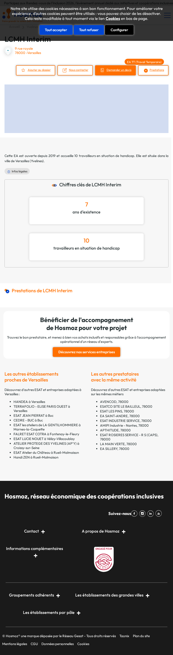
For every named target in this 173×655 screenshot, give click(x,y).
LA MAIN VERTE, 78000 (118, 444)
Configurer (119, 30)
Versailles (22, 161)
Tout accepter (56, 30)
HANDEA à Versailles (29, 402)
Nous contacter (78, 70)
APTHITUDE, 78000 (115, 430)
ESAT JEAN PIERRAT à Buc (33, 415)
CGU (34, 644)
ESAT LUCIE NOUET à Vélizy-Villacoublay (44, 439)
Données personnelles (57, 644)
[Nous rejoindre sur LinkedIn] (151, 513)
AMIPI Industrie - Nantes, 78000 (124, 425)
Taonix (124, 636)
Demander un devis (119, 70)
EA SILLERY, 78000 (114, 449)
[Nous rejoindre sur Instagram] (143, 513)
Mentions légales (14, 644)
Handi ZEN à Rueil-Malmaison (36, 457)
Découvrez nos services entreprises (86, 352)
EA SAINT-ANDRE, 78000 (120, 416)
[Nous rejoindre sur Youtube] (159, 513)
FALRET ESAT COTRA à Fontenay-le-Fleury (46, 434)
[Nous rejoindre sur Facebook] (135, 513)
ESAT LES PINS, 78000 (117, 411)
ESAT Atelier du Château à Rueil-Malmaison (46, 452)
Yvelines (37, 161)
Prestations (157, 70)
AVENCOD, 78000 (114, 402)
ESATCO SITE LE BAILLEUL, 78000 (126, 406)
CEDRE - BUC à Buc (28, 420)
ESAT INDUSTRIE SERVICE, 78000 (126, 421)
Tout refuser (89, 30)
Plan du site (141, 636)
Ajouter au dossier (39, 70)
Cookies (113, 18)
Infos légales (19, 171)
